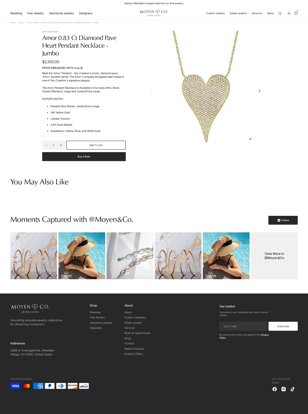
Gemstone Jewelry (101, 322)
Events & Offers (133, 353)
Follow (285, 220)
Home (13, 22)
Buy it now (84, 156)
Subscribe (283, 326)
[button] (279, 13)
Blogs (127, 338)
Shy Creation (33, 22)
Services (129, 327)
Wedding (95, 312)
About (128, 312)
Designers (96, 327)
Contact (129, 343)
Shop (21, 22)
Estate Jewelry (133, 322)
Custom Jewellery (135, 317)
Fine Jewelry (97, 317)
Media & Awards (134, 348)
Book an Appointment (137, 333)
